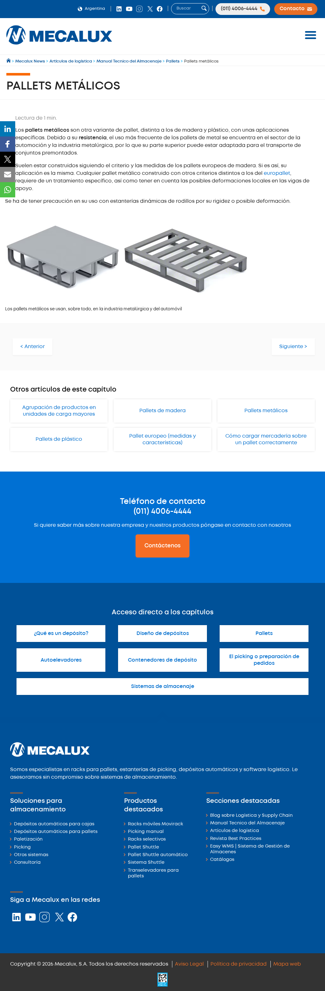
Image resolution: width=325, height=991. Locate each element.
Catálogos (222, 860)
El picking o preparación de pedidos (264, 660)
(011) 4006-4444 (162, 511)
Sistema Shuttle (146, 863)
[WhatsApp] (7, 189)
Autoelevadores (61, 660)
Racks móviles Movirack (155, 824)
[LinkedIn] (7, 128)
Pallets (264, 633)
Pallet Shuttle (143, 847)
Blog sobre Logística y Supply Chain (251, 816)
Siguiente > (293, 346)
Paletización (28, 839)
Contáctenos (162, 545)
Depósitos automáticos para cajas (54, 824)
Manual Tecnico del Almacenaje (247, 823)
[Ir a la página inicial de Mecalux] (9, 61)
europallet (277, 173)
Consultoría (27, 863)
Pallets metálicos (266, 410)
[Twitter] (7, 159)
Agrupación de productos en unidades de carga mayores (59, 411)
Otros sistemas (31, 855)
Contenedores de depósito (162, 660)
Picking (22, 847)
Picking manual (146, 832)
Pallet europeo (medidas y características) (162, 439)
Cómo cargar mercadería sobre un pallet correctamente (266, 439)
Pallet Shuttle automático (158, 855)
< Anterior (32, 346)
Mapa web (287, 964)
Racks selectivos (147, 839)
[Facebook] (7, 144)
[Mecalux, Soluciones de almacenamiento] (59, 46)
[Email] (7, 174)
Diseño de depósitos (162, 633)
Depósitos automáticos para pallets (55, 832)
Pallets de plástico (59, 439)
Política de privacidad (238, 964)
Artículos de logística (234, 831)
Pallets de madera (162, 410)
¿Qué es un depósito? (61, 633)
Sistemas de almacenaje (162, 686)
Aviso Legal (189, 964)
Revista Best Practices (235, 839)
